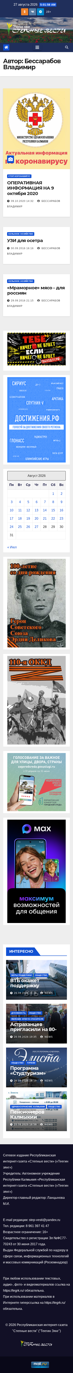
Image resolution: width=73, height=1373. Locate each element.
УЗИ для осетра (25, 240)
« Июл (12, 547)
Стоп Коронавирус (19, 176)
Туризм (31, 1063)
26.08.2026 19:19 (25, 1080)
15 (53, 510)
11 (20, 510)
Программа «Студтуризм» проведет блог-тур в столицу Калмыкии (35, 1075)
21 (45, 518)
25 (20, 527)
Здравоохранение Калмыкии (28, 1107)
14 (45, 510)
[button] (66, 47)
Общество (41, 975)
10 (11, 510)
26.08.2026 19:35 (25, 1036)
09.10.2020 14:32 (22, 201)
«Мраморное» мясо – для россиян (36, 290)
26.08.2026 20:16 (25, 993)
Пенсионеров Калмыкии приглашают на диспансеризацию (33, 1119)
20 (36, 518)
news (48, 993)
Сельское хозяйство (20, 234)
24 (11, 527)
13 (36, 510)
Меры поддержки (21, 975)
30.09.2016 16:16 (22, 248)
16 (61, 510)
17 (11, 518)
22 (53, 518)
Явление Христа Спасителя (27, 1019)
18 (20, 518)
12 (28, 510)
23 (61, 518)
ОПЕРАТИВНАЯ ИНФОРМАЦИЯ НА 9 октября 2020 (30, 188)
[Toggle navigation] (37, 47)
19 (28, 518)
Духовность (18, 1013)
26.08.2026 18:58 (25, 1124)
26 (28, 527)
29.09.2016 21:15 (22, 300)
